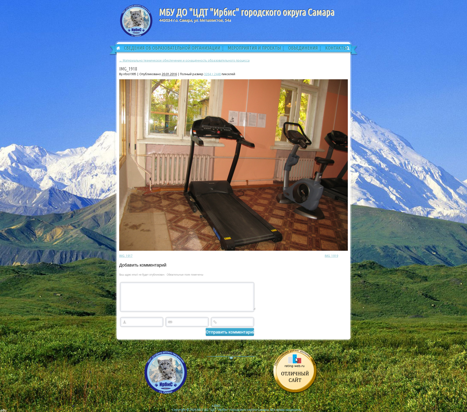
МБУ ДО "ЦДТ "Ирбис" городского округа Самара (246, 12)
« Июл (216, 405)
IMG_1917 (126, 256)
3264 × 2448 (212, 74)
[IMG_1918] (233, 250)
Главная (116, 48)
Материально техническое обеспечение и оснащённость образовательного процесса (184, 60)
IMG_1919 (331, 256)
